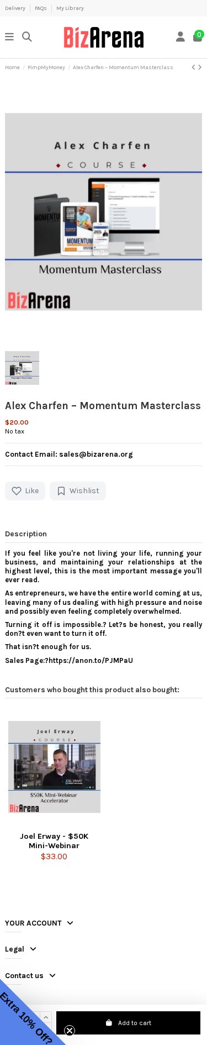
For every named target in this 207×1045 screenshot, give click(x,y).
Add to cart (134, 1023)
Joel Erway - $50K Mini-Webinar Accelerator (54, 840)
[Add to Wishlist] (69, 823)
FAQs (41, 8)
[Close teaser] (69, 1030)
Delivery (15, 8)
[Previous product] (195, 67)
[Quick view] (54, 823)
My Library (70, 8)
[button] (33, 1012)
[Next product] (200, 67)
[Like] (38, 823)
